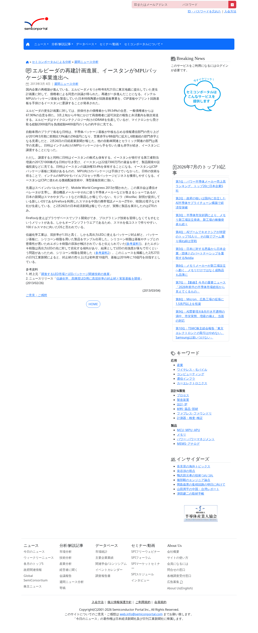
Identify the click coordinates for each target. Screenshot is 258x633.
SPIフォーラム (141, 558)
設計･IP (182, 404)
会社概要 (173, 551)
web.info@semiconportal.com (141, 614)
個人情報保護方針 (119, 602)
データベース (85, 44)
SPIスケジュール (142, 574)
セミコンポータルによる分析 (51, 62)
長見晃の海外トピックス (193, 466)
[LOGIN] (232, 4)
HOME (93, 304)
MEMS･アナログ (188, 444)
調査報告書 (102, 576)
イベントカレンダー (109, 570)
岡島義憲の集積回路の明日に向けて (201, 484)
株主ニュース (33, 586)
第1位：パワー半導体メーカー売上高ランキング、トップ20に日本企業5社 (201, 186)
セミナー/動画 (109, 44)
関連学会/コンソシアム (111, 564)
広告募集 (173, 582)
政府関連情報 (33, 570)
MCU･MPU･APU (188, 430)
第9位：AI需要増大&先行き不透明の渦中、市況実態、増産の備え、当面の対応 (200, 316)
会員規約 (160, 602)
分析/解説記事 (61, 44)
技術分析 (65, 558)
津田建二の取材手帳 (190, 493)
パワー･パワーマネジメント (196, 439)
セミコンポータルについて (142, 44)
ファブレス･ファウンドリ (194, 413)
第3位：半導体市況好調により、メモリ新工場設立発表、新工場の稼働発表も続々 (201, 219)
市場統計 (101, 551)
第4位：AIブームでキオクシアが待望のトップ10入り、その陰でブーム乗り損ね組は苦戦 (201, 236)
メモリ (181, 434)
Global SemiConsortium (36, 578)
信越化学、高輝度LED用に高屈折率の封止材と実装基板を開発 (98, 278)
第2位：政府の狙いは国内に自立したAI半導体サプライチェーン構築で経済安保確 (201, 202)
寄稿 (62, 588)
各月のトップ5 (33, 564)
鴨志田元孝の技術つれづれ (195, 475)
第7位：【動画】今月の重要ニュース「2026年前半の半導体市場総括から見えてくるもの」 (201, 287)
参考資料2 (102, 253)
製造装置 (183, 400)
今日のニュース (34, 551)
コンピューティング (190, 374)
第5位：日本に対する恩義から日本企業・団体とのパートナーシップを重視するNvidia (201, 253)
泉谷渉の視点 (186, 471)
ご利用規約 (143, 602)
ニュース (40, 44)
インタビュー (140, 580)
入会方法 (230, 11)
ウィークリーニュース (39, 558)
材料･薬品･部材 (187, 409)
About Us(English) (180, 588)
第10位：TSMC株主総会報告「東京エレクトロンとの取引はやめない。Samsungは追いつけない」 (200, 332)
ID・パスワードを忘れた (204, 11)
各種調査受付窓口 (179, 576)
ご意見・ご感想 (36, 295)
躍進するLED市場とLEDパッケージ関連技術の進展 (75, 274)
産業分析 (65, 564)
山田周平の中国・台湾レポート (198, 489)
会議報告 (65, 576)
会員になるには (177, 564)
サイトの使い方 (177, 558)
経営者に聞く (68, 570)
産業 (180, 365)
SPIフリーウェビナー (145, 551)
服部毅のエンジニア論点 (193, 480)
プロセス (183, 395)
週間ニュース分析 (86, 62)
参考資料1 (133, 244)
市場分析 (65, 551)
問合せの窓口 (176, 570)
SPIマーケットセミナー (145, 566)
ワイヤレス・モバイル (192, 369)
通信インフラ (186, 379)
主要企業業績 (104, 558)
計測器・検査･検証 (190, 418)
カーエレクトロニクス (192, 383)
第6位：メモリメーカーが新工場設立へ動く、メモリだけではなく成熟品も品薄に (201, 270)
